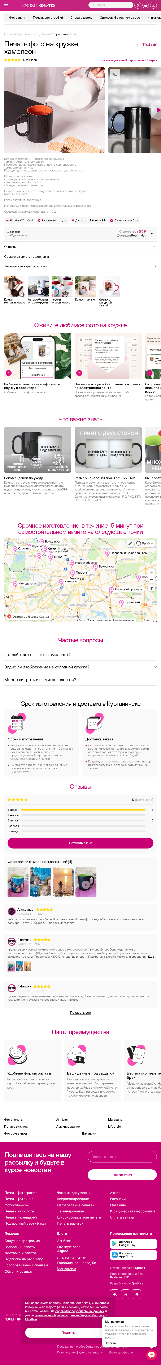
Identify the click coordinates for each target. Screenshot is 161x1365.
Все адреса (66, 1268)
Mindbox (31, 1319)
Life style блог (68, 1247)
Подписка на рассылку (24, 1259)
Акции (115, 1193)
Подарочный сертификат (25, 1223)
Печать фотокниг (19, 1199)
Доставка (17, 233)
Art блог (62, 1119)
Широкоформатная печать (79, 1217)
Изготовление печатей (76, 1205)
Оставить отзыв (80, 843)
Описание (11, 246)
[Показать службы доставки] (151, 233)
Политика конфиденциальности (79, 1352)
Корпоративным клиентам (26, 1265)
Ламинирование (68, 1126)
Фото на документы (73, 1193)
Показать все (80, 1012)
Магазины (115, 1119)
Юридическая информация (132, 1211)
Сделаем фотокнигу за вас (120, 17)
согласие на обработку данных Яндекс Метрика (70, 1315)
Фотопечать (13, 1119)
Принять (68, 1333)
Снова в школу (81, 17)
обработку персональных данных (79, 1311)
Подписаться (122, 1175)
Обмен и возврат (19, 1271)
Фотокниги (17, 17)
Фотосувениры (15, 1133)
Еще (151, 956)
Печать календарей (21, 1217)
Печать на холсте (19, 1211)
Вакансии (89, 1133)
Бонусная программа (22, 1241)
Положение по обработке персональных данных (92, 1346)
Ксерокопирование (73, 1199)
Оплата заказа (122, 1217)
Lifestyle (114, 1126)
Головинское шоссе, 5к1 (77, 1263)
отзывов (30, 59)
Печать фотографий (48, 17)
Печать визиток (16, 1126)
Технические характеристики (25, 266)
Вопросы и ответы (20, 1247)
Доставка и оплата (20, 1253)
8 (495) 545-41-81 (72, 1258)
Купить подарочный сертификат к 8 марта (129, 60)
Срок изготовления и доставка (26, 256)
